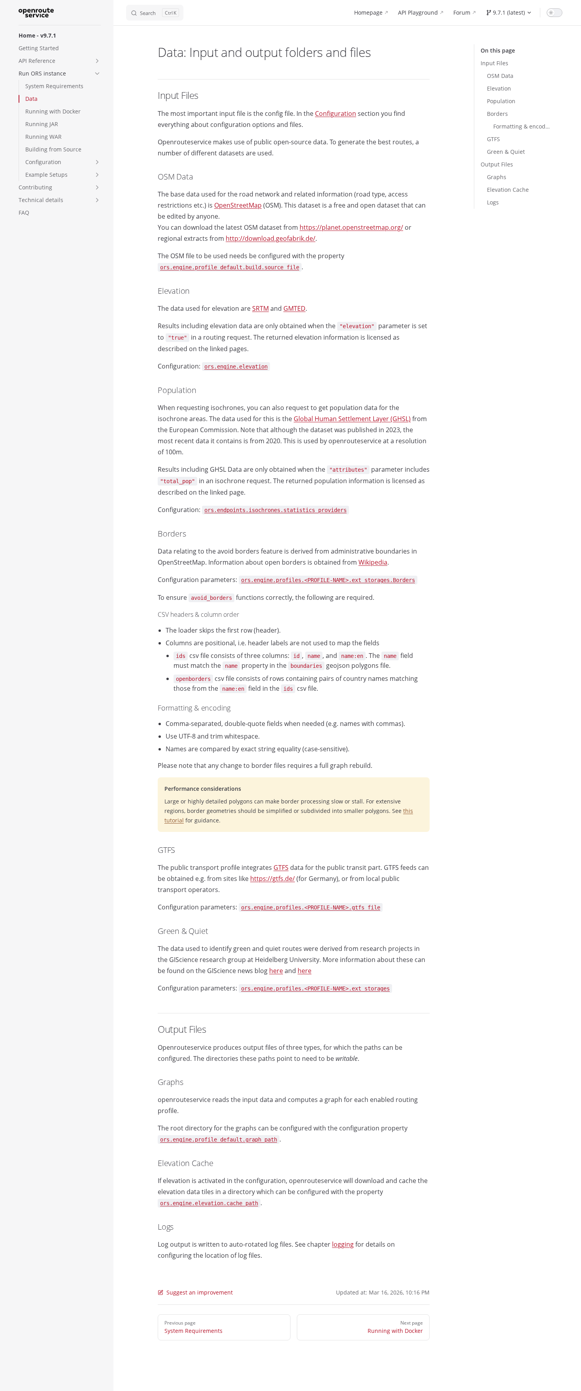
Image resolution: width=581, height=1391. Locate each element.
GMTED (294, 308)
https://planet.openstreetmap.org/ (351, 227)
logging (343, 1244)
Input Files (494, 63)
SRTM (260, 308)
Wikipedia (372, 562)
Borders (497, 113)
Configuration (335, 113)
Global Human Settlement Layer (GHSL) (352, 418)
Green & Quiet (506, 151)
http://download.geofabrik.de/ (270, 238)
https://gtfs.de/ (272, 878)
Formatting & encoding (521, 126)
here (276, 970)
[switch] (554, 12)
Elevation (499, 88)
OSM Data (500, 75)
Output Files (497, 164)
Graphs (496, 177)
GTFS (493, 139)
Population (501, 101)
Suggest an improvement (199, 1292)
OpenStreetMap (238, 205)
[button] (97, 61)
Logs (493, 202)
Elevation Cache (508, 189)
